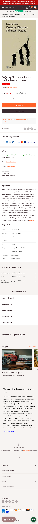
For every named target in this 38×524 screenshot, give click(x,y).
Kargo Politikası (7, 322)
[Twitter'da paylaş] (31, 128)
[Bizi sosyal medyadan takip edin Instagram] (6, 501)
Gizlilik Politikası (7, 310)
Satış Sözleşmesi (8, 298)
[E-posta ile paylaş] (35, 128)
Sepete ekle (19, 105)
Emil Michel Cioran (11, 162)
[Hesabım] (27, 8)
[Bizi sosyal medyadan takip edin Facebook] (3, 501)
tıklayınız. (31, 220)
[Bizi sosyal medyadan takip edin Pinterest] (9, 501)
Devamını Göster (9, 431)
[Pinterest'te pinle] (28, 128)
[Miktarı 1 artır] (19, 99)
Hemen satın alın (19, 111)
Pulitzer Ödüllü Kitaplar (12, 372)
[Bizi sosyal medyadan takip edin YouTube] (13, 501)
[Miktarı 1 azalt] (8, 99)
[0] (30, 7)
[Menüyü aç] (3, 7)
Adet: (3, 99)
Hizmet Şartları (7, 304)
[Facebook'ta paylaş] (25, 128)
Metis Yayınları (12, 87)
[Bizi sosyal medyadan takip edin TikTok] (16, 501)
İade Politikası (7, 316)
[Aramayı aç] (23, 8)
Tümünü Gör (32, 347)
